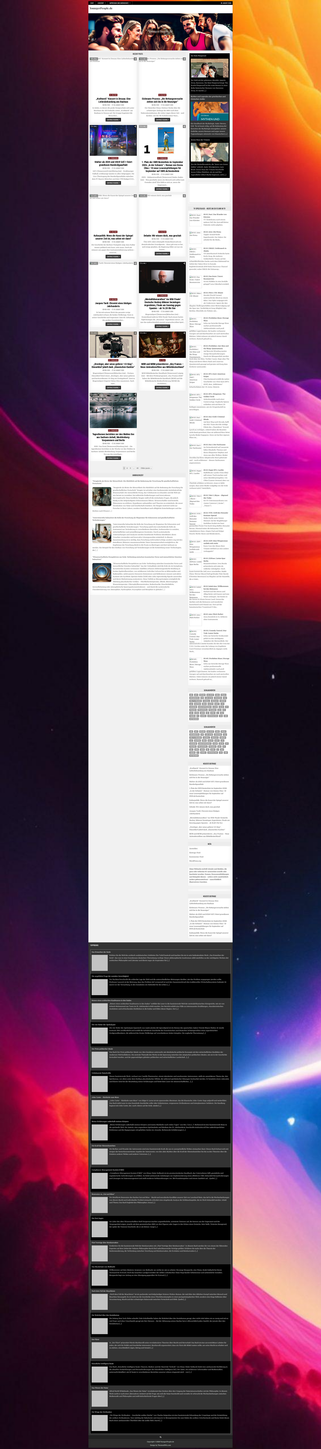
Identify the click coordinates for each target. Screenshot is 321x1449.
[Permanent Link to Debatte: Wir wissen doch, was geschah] (162, 211)
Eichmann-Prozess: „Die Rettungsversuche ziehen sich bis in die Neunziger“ (162, 100)
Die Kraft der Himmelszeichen (103, 1073)
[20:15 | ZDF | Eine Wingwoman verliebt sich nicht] (195, 552)
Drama (223, 695)
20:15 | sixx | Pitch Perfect (213, 614)
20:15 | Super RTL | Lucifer (214, 470)
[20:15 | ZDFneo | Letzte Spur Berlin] (195, 570)
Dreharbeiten (194, 698)
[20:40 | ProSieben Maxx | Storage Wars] (195, 670)
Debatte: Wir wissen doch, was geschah (162, 235)
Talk (222, 713)
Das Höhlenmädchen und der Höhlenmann (208, 96)
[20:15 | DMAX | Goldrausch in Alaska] (195, 260)
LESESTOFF (101, 3)
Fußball (206, 701)
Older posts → (146, 468)
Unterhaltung (212, 716)
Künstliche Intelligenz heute (103, 1291)
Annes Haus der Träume (200, 56)
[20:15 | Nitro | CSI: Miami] (195, 304)
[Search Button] (160, 1437)
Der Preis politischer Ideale (102, 976)
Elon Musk (208, 698)
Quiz (219, 710)
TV (198, 716)
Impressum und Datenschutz (119, 3)
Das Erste (210, 695)
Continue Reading (114, 120)
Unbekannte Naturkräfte (101, 1001)
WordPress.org (195, 861)
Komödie (197, 704)
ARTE (196, 695)
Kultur (114, 95)
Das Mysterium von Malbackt (103, 1194)
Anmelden (193, 849)
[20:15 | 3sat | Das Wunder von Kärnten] (195, 226)
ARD (191, 695)
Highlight (215, 701)
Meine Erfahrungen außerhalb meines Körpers (110, 1049)
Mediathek (193, 707)
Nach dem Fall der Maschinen (103, 1219)
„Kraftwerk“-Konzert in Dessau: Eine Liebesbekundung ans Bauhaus (113, 100)
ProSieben (212, 710)
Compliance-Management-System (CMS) (108, 1097)
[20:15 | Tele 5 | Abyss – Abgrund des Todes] (195, 507)
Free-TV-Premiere (195, 701)
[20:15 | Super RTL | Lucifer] (195, 481)
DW (202, 698)
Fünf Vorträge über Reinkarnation (105, 1170)
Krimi (204, 704)
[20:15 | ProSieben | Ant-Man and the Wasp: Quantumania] (195, 357)
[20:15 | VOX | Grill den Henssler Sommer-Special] (195, 524)
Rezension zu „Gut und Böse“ (103, 1122)
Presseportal (202, 710)
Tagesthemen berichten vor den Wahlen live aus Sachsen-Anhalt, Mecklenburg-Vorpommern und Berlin (113, 437)
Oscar (221, 707)
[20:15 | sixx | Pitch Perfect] (195, 626)
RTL (224, 710)
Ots (227, 707)
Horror (222, 701)
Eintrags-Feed (194, 853)
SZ (217, 713)
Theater (192, 716)
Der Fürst (95, 1267)
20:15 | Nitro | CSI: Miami (213, 293)
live (222, 704)
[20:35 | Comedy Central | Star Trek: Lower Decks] (195, 642)
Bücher (202, 695)
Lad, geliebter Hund (198, 140)
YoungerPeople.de (101, 8)
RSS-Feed (107, 105)
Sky (207, 713)
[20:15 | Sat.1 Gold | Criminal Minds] (195, 428)
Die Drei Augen (97, 1146)
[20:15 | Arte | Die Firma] (195, 243)
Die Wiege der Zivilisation (102, 1340)
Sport (213, 713)
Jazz (191, 704)
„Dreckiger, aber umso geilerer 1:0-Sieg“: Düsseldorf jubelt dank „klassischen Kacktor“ (113, 366)
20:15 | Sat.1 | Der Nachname (214, 445)
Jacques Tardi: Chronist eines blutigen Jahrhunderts (113, 305)
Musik (215, 707)
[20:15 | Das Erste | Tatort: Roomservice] (195, 288)
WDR (225, 716)
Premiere (193, 710)
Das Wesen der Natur (100, 1315)
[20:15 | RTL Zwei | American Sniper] (195, 385)
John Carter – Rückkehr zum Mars (105, 1025)
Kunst (217, 704)
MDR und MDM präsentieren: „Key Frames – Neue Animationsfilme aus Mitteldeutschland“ (162, 366)
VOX (221, 716)
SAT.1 (191, 713)
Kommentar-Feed (196, 857)
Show (202, 713)
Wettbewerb (194, 719)
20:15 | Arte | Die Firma (212, 232)
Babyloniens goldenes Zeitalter (104, 1412)
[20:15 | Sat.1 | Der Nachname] (195, 456)
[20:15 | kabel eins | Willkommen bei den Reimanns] (195, 598)
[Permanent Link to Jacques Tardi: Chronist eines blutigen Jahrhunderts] (113, 279)
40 (138, 468)
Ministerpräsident (205, 707)
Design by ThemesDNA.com (160, 1445)
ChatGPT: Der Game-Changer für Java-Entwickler (111, 1388)
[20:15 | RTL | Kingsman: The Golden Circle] (195, 405)
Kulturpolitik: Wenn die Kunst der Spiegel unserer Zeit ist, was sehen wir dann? (113, 237)
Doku (217, 695)
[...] (111, 511)
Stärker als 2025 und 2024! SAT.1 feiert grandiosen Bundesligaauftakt (113, 163)
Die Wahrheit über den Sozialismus (105, 1243)
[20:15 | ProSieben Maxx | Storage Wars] (195, 329)
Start (92, 3)
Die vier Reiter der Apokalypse (103, 952)
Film (163, 360)
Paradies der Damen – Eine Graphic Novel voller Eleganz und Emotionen (120, 1364)
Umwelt (203, 716)
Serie (196, 713)
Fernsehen (114, 158)
